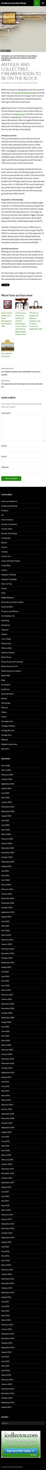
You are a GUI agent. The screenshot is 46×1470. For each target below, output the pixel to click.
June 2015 (5, 1306)
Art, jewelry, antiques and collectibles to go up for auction (20, 372)
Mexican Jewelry (8, 652)
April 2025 (5, 797)
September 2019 (7, 1072)
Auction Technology (9, 533)
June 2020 (5, 1031)
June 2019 (5, 1086)
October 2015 (6, 1288)
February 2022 (7, 939)
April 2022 (5, 930)
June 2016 (5, 1251)
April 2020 (5, 1040)
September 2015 (7, 1292)
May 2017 (5, 1201)
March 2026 (6, 770)
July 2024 (5, 820)
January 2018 (6, 1164)
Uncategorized (7, 721)
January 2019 (6, 1109)
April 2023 (5, 880)
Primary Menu (43, 3)
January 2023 (6, 894)
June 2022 (5, 921)
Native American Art (9, 666)
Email (4, 456)
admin (19, 83)
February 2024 (7, 839)
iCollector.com (18, 114)
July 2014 (5, 1357)
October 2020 (6, 1013)
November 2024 (7, 807)
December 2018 (7, 1114)
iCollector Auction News (13, 3)
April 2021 (5, 985)
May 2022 (5, 926)
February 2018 (7, 1159)
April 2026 (5, 765)
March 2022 (6, 935)
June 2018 (5, 1141)
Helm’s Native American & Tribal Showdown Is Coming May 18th (6, 319)
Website (5, 467)
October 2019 (6, 1068)
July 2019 (5, 1082)
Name (4, 445)
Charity (4, 547)
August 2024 (6, 816)
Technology (5, 703)
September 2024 (7, 811)
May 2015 (5, 1311)
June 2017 (5, 1196)
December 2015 (7, 1279)
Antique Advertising (9, 506)
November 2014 (7, 1338)
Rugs (3, 680)
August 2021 (6, 967)
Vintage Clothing (8, 726)
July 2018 (5, 1137)
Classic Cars (6, 556)
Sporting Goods (7, 694)
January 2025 (6, 802)
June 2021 (5, 976)
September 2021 (7, 962)
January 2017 (6, 1219)
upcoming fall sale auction (26, 92)
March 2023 (6, 885)
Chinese (4, 552)
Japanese (4, 630)
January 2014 (6, 1384)
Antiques (5, 56)
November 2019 (7, 1063)
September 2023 (7, 862)
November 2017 (7, 1173)
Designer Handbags (9, 579)
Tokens (4, 712)
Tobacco (4, 707)
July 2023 (5, 871)
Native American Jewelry (11, 671)
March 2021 (6, 990)
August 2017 (6, 1187)
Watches (4, 740)
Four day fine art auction (6, 354)
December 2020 (7, 1004)
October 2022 (6, 907)
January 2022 (6, 944)
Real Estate (5, 675)
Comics (4, 570)
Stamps (4, 698)
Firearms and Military (10, 58)
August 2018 (6, 1132)
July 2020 (5, 1027)
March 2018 (6, 1155)
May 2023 (5, 875)
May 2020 (5, 1036)
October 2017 (6, 1178)
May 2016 (5, 1256)
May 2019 (5, 1091)
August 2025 (6, 788)
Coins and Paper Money (10, 561)
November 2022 (7, 903)
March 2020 (6, 1045)
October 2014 (6, 1343)
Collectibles (31, 56)
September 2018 (7, 1127)
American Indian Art (9, 501)
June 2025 (5, 793)
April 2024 (5, 830)
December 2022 (7, 898)
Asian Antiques (7, 520)
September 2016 (7, 1237)
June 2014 (5, 1361)
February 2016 (7, 1269)
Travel (3, 717)
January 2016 (6, 1274)
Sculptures (5, 689)
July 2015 (5, 1302)
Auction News (19, 56)
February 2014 (7, 1379)
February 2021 (7, 994)
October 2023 (6, 857)
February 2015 (7, 1324)
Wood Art (5, 749)
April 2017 (5, 1205)
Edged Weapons (7, 597)
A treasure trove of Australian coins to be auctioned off (21, 384)
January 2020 (6, 1054)
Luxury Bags (6, 639)
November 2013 (7, 1393)
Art (11, 56)
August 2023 (6, 866)
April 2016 (5, 1260)
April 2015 (5, 1315)
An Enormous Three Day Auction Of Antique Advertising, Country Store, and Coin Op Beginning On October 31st (21, 323)
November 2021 (7, 953)
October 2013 (6, 1398)
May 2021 (5, 981)
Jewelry (24, 58)
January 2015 (6, 1329)
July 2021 (5, 972)
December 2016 (7, 1224)
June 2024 (5, 825)
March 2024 (6, 834)
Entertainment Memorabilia (12, 602)
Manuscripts (6, 643)
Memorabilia (6, 648)
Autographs (6, 538)
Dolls (3, 593)
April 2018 (5, 1150)
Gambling (5, 620)
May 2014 (5, 1366)
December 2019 (7, 1059)
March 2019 (6, 1100)
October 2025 (6, 779)
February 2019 (7, 1104)
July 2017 (5, 1192)
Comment (6, 413)
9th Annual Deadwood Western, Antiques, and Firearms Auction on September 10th (35, 321)
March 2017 (6, 1210)
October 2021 (6, 958)
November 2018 (7, 1118)
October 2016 (6, 1233)
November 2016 (7, 1228)
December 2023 (7, 848)
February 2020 (7, 1049)
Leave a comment (31, 83)
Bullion (4, 542)
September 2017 (7, 1182)
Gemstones (5, 625)
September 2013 (7, 1402)
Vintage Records (7, 730)
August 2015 (6, 1297)
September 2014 (7, 1347)
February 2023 (7, 889)
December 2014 (7, 1334)
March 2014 (6, 1375)
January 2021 (6, 999)
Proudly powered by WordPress (12, 1467)
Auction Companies (9, 524)
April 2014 (5, 1370)
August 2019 (6, 1077)
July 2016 (5, 1247)
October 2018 (6, 1123)
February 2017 (7, 1214)
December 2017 (7, 1169)
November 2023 (7, 852)
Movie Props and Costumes (12, 662)
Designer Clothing (8, 575)
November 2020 (7, 1008)
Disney (4, 588)
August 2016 (6, 1242)
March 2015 (6, 1320)
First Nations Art (8, 616)
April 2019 (5, 1095)
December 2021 (7, 949)
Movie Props (6, 657)
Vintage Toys (6, 735)
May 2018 (5, 1146)
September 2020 (7, 1017)
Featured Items (7, 607)
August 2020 (6, 1022)
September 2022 (7, 912)
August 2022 (6, 917)
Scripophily (5, 685)
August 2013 (6, 1407)
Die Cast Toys (6, 584)
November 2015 (7, 1283)
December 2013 (7, 1389)
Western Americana (9, 744)
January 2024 (6, 843)
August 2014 (6, 1352)
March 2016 (6, 1265)
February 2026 (7, 775)
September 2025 (7, 784)
